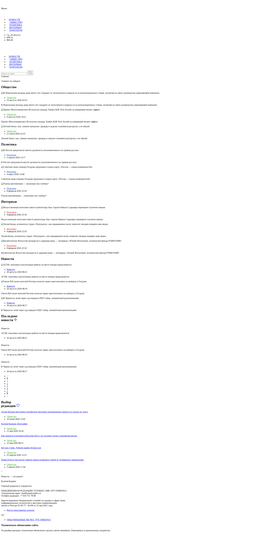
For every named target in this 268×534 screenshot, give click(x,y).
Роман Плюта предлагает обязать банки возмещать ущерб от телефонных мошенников (42, 460)
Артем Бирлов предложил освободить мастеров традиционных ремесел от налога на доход (44, 412)
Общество (11, 97)
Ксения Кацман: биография (14, 424)
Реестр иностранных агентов (20, 510)
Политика (11, 155)
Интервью (11, 212)
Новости (11, 269)
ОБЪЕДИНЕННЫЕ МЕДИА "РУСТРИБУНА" (29, 520)
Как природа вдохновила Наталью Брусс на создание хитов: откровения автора (39, 436)
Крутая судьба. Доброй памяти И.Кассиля (21, 448)
